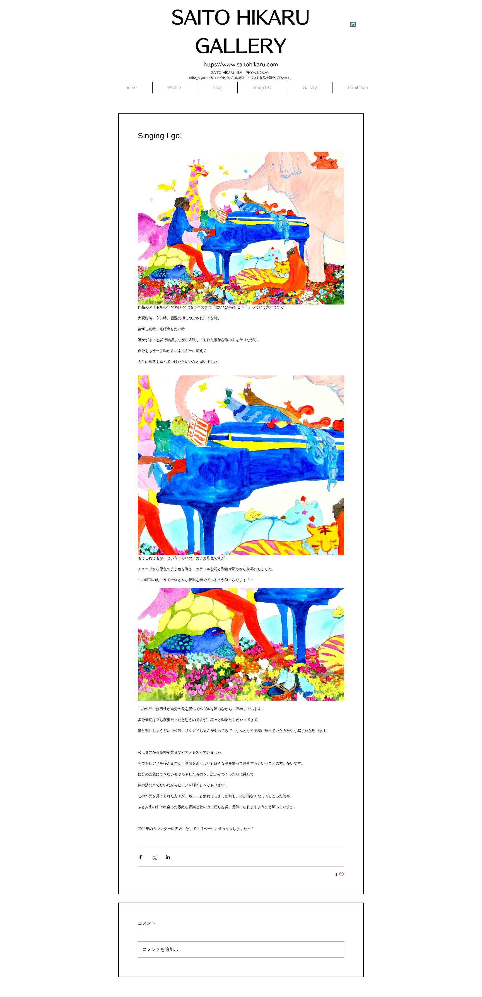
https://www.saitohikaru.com (241, 64)
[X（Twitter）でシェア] (154, 857)
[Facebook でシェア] (140, 857)
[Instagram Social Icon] (353, 24)
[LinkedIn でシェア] (167, 857)
